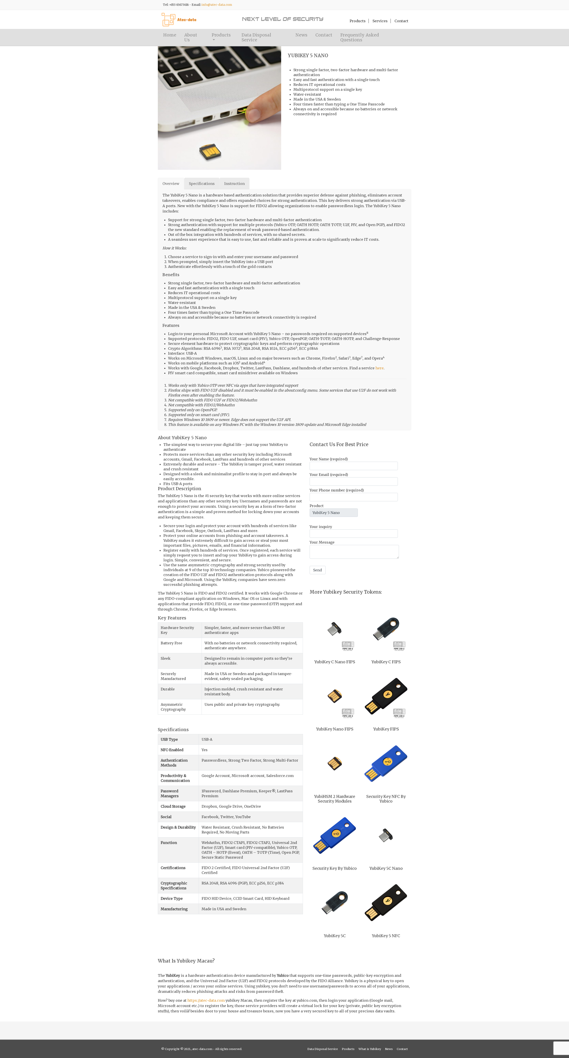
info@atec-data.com (217, 5)
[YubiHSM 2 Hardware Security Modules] (335, 764)
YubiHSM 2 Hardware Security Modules (334, 799)
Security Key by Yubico (335, 868)
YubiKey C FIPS (386, 661)
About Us (190, 37)
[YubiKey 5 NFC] (386, 903)
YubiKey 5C (335, 935)
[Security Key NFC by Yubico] (386, 764)
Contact (401, 21)
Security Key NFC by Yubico (386, 799)
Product (317, 506)
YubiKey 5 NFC (386, 935)
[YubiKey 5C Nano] (386, 835)
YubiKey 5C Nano (386, 868)
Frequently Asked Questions (359, 37)
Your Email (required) (329, 474)
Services (380, 21)
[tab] (171, 183)
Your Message (322, 542)
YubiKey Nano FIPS (334, 729)
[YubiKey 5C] (335, 903)
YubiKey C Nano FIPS (334, 661)
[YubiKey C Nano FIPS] (335, 629)
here (379, 368)
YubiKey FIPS (386, 729)
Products (358, 21)
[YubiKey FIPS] (386, 696)
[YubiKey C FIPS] (386, 629)
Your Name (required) (329, 459)
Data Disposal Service (256, 37)
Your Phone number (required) (337, 490)
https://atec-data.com (206, 1000)
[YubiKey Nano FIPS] (335, 696)
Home (169, 35)
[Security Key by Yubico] (335, 835)
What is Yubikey (370, 1049)
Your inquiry (321, 526)
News (301, 35)
